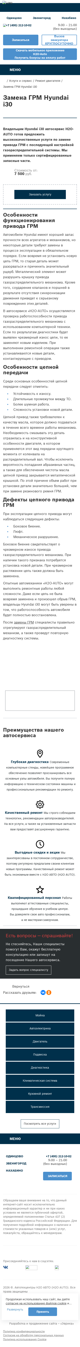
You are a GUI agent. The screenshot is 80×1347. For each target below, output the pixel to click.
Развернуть (15, 1309)
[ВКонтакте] (43, 992)
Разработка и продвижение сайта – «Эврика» (41, 1323)
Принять (43, 1312)
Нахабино (69, 18)
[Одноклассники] (48, 992)
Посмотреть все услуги (40, 1123)
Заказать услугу (40, 194)
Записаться (20, 40)
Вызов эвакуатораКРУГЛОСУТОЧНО (59, 40)
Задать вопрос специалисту (28, 970)
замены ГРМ (24, 622)
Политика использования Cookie (24, 1339)
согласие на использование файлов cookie (36, 1303)
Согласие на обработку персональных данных (33, 1335)
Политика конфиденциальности (24, 1331)
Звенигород (42, 18)
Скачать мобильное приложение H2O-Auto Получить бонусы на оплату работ (40, 54)
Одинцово (14, 18)
